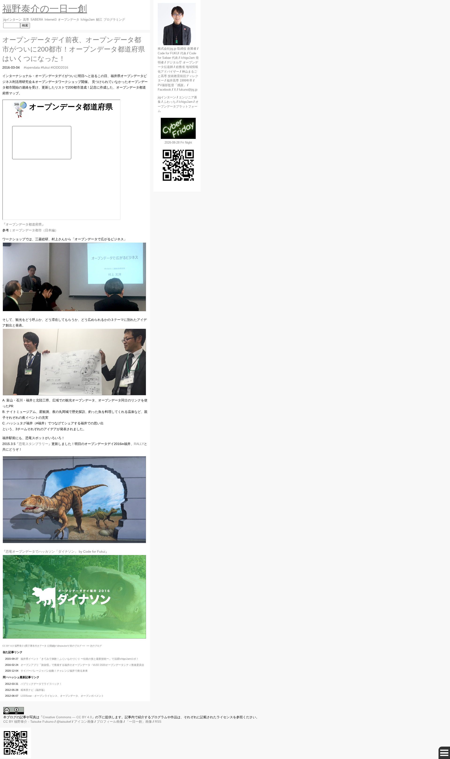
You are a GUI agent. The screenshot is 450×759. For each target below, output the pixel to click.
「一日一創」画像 (139, 721)
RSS (158, 721)
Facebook (164, 89)
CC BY (8, 721)
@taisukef (62, 645)
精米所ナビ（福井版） (33, 690)
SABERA (36, 19)
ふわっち (170, 102)
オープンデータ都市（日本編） (35, 230)
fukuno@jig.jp (188, 89)
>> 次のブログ (94, 645)
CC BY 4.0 (8, 645)
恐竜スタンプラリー (33, 444)
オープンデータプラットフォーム (178, 106)
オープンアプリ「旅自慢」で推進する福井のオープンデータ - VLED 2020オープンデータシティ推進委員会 (82, 664)
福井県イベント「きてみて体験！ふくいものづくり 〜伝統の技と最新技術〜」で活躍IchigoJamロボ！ (80, 658)
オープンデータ (68, 19)
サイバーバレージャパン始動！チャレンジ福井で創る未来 (54, 670)
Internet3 (50, 19)
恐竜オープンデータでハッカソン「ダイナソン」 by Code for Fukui (55, 551)
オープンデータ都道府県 (24, 224)
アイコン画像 (84, 721)
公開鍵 (50, 645)
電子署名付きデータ (35, 645)
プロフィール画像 (110, 721)
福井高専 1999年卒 (179, 80)
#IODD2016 (59, 67)
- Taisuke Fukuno (34, 721)
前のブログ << (77, 645)
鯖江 (99, 19)
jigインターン (12, 19)
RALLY (139, 444)
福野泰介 (19, 645)
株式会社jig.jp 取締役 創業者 (177, 48)
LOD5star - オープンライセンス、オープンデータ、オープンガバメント (62, 695)
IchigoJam (88, 19)
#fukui (45, 67)
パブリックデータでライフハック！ (41, 683)
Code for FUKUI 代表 (172, 53)
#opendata (32, 67)
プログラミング (114, 19)
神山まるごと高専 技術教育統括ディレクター (178, 76)
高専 (26, 19)
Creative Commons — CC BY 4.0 (67, 717)
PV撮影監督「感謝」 (172, 85)
